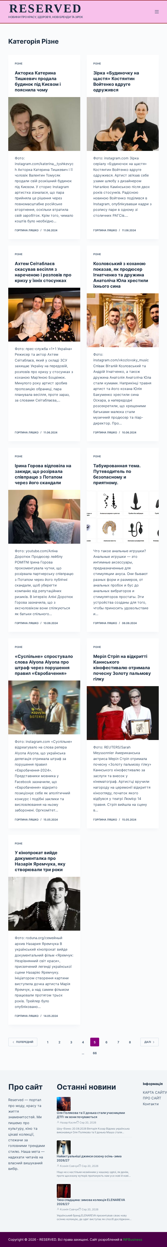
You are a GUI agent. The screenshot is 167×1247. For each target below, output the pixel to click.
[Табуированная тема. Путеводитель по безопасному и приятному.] (123, 517)
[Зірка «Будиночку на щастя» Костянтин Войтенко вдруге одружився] (123, 124)
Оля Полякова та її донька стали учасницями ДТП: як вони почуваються (91, 1115)
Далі (147, 1042)
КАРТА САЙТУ (155, 1092)
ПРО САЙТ (152, 1098)
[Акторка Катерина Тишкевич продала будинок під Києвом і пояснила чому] (44, 124)
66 (95, 1053)
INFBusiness (132, 1239)
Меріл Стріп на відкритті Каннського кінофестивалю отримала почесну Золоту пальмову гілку (122, 668)
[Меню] (157, 12)
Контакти (151, 1104)
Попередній (24, 1042)
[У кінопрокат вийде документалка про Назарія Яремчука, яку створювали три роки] (44, 904)
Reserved (45, 8)
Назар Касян (68, 1122)
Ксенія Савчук (69, 1166)
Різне (18, 63)
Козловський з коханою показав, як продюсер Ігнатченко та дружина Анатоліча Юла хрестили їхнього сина (120, 275)
